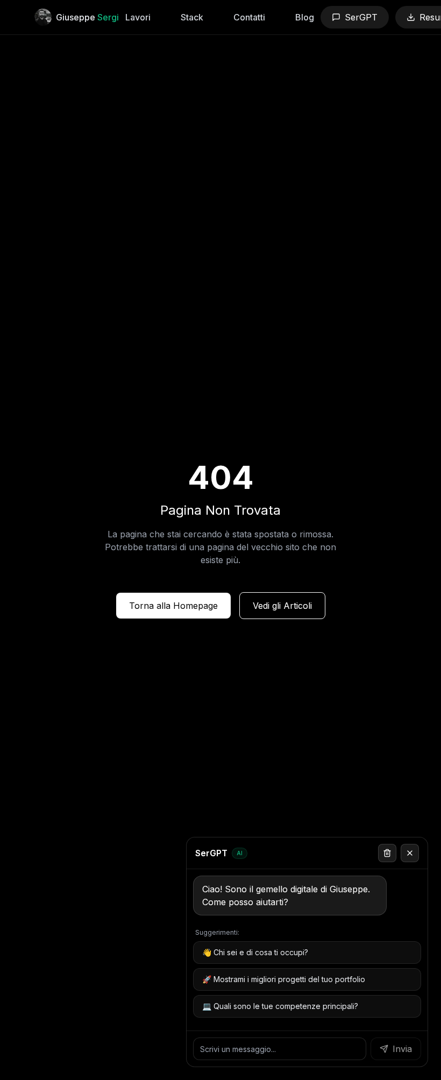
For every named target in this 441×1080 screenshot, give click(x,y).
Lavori (138, 17)
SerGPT (361, 17)
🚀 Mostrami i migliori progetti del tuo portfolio (283, 979)
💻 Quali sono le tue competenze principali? (280, 1006)
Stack (192, 17)
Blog (304, 17)
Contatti (249, 17)
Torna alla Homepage (173, 605)
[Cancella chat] (387, 853)
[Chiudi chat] (410, 853)
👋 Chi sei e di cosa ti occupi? (255, 952)
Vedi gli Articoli (282, 605)
